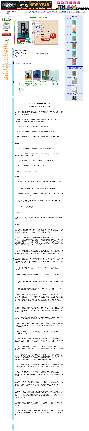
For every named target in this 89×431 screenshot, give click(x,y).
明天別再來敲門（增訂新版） (72, 42)
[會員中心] (71, 4)
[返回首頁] (84, 12)
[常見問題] (75, 4)
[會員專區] (48, 12)
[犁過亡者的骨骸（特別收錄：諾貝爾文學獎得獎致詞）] (37, 75)
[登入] (26, 12)
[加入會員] (66, 4)
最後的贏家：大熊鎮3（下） (72, 85)
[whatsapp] (33, 12)
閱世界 (22, 52)
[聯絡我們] (79, 12)
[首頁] (79, 4)
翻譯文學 (23, 63)
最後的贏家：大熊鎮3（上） (72, 77)
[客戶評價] (30, 12)
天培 (42, 29)
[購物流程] (62, 12)
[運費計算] (67, 12)
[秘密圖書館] (46, 75)
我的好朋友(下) (69, 26)
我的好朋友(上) (69, 18)
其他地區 (28, 63)
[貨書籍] (54, 12)
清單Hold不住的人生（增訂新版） (73, 50)
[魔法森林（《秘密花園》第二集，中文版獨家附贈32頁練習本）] (6, 26)
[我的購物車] (62, 4)
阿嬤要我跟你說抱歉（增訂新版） (73, 58)
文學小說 (17, 63)
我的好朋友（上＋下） (71, 34)
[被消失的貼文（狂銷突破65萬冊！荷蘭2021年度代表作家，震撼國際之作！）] (21, 75)
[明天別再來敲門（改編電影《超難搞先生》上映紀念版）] (29, 75)
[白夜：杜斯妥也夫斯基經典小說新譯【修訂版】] (54, 75)
